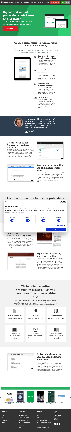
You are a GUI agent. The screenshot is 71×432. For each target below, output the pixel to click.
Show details (60, 225)
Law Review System (23, 425)
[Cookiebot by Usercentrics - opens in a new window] (60, 202)
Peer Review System (24, 417)
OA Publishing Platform (24, 422)
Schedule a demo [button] (10, 28)
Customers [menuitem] (33, 2)
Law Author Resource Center (44, 422)
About (2, 415)
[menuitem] (5, 2)
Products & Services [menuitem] (14, 2)
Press (2, 425)
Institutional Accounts (42, 420)
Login (63, 2)
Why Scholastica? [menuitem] (25, 2)
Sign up (68, 2)
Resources (3, 417)
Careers (3, 422)
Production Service (23, 420)
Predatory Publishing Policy (43, 427)
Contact (38, 415)
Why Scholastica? (23, 415)
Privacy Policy (24, 212)
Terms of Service (5, 420)
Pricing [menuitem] (47, 2)
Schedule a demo (55, 2)
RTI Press (27, 133)
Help (38, 417)
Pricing (20, 427)
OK (56, 229)
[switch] (28, 220)
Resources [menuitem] (40, 2)
